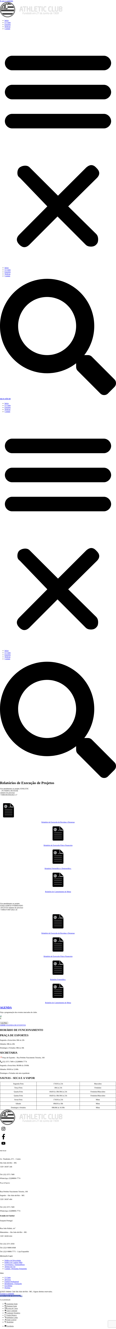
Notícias (7, 27)
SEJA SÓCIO (5, 399)
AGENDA (6, 1007)
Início (7, 20)
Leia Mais (4, 1023)
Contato (7, 29)
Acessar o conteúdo (7, 1294)
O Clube (8, 22)
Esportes (8, 25)
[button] (58, 148)
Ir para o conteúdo (6, 1)
